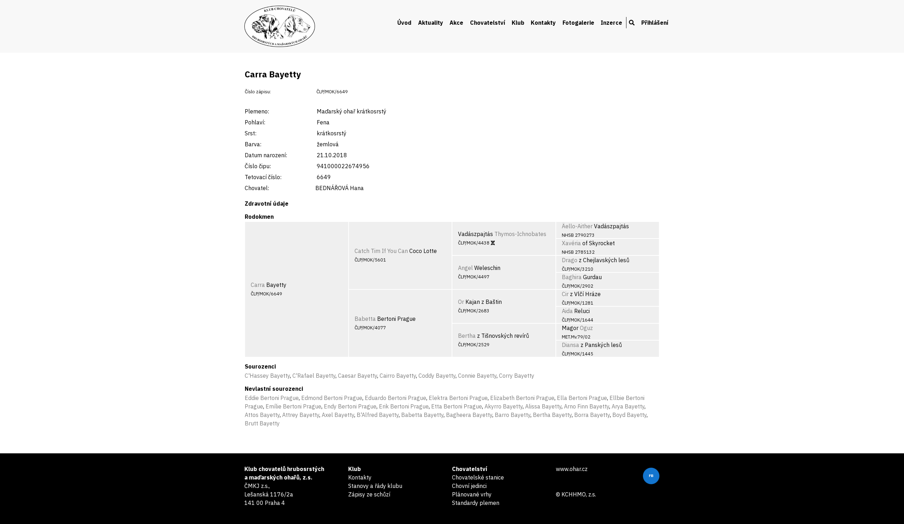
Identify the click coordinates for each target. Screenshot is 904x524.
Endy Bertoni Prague (350, 406)
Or (461, 301)
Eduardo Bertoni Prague (395, 397)
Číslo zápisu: (258, 92)
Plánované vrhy (472, 494)
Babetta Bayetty (422, 414)
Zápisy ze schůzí (369, 494)
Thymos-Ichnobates (520, 233)
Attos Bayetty (262, 414)
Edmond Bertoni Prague (331, 397)
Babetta (365, 318)
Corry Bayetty (516, 375)
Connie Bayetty (477, 375)
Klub (518, 22)
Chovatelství (487, 22)
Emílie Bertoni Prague (293, 406)
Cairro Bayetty (398, 375)
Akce (456, 22)
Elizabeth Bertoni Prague (522, 397)
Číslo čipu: (258, 166)
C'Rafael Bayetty (313, 375)
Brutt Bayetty (262, 423)
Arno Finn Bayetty (586, 406)
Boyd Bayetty (629, 414)
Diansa (570, 344)
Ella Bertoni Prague (582, 397)
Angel (465, 267)
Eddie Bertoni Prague (272, 397)
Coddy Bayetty (437, 375)
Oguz (586, 327)
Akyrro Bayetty (503, 406)
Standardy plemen (475, 502)
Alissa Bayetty (543, 406)
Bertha (467, 335)
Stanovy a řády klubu (375, 485)
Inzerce (611, 22)
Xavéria (571, 243)
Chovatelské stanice (478, 477)
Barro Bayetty (512, 414)
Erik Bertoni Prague (404, 406)
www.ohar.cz (572, 468)
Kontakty (543, 22)
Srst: (250, 133)
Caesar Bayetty (357, 375)
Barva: (253, 144)
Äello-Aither (577, 226)
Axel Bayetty (338, 414)
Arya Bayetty (628, 406)
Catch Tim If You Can (381, 250)
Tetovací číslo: (263, 177)
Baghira (572, 277)
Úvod (404, 22)
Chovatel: (257, 188)
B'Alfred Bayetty (378, 414)
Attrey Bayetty (300, 414)
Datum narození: (266, 155)
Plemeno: (257, 111)
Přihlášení (654, 22)
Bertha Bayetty (552, 414)
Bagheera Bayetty (469, 414)
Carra (258, 284)
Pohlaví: (255, 122)
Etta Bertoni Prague (456, 406)
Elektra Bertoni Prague (458, 397)
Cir (565, 294)
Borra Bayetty (592, 414)
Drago (569, 260)
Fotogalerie (578, 22)
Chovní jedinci (469, 485)
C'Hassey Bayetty (267, 375)
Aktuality (430, 22)
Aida (567, 310)
